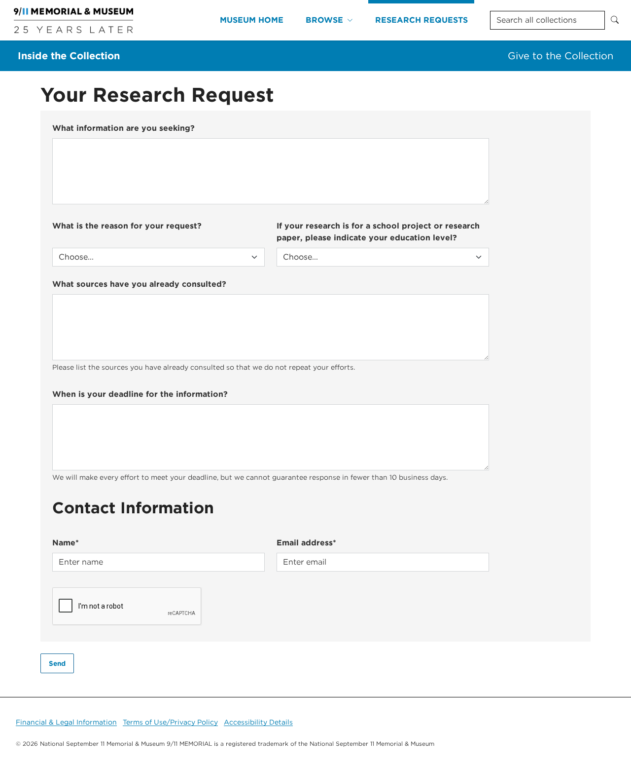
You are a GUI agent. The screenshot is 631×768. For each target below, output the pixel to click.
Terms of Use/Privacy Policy (170, 722)
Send (57, 663)
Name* (65, 542)
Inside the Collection (69, 56)
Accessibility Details (258, 722)
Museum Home (251, 20)
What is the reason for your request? (127, 225)
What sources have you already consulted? (139, 284)
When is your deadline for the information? (140, 394)
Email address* (306, 542)
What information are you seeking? (123, 128)
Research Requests (421, 20)
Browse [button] (324, 20)
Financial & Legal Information (66, 722)
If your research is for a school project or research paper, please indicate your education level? (378, 231)
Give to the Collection (560, 56)
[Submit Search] (614, 20)
